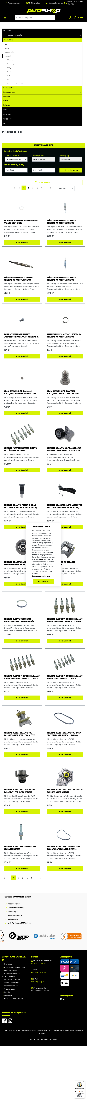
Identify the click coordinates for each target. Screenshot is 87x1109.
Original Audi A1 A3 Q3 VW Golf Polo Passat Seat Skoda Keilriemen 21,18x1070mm (63, 848)
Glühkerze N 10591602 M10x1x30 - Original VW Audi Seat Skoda (61, 222)
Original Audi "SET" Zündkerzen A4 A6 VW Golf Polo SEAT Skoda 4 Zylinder (64, 620)
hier (42, 559)
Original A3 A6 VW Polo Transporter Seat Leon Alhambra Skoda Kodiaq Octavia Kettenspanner (64, 506)
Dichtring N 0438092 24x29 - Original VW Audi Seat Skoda (21, 222)
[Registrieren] (70, 18)
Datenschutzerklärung (12, 979)
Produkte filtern (44, 182)
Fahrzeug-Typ (64, 156)
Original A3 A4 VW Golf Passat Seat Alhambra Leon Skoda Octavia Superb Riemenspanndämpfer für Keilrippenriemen (64, 449)
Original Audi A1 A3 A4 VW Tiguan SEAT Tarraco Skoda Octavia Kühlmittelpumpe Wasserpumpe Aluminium (65, 791)
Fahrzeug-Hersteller (12, 156)
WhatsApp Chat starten (39, 963)
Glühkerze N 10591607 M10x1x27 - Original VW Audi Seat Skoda (18, 278)
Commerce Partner (50, 1039)
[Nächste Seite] (46, 188)
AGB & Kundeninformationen (14, 967)
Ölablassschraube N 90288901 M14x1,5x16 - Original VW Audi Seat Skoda (20, 392)
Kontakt (7, 992)
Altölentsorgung (10, 989)
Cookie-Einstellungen (11, 983)
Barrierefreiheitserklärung (13, 998)
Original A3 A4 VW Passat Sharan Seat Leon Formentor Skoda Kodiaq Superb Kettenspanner (20, 506)
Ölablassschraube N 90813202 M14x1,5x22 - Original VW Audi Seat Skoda (63, 392)
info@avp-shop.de (38, 982)
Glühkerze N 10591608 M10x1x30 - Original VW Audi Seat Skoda (61, 278)
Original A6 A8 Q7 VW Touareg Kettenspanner (61, 563)
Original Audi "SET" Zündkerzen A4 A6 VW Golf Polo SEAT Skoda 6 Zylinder (22, 677)
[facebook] (4, 1022)
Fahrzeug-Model (38, 156)
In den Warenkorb (22, 242)
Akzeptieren (43, 581)
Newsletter (8, 995)
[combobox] (35, 17)
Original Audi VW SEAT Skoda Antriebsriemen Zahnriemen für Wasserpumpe (19, 620)
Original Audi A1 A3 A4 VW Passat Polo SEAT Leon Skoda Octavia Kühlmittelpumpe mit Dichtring (19, 791)
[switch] (79, 1095)
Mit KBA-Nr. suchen (71, 170)
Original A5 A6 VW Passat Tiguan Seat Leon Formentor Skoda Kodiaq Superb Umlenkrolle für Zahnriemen (22, 563)
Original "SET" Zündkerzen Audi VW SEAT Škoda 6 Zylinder (20, 449)
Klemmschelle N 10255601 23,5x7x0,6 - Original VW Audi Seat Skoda (64, 335)
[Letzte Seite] (51, 188)
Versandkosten (42, 1030)
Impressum (8, 964)
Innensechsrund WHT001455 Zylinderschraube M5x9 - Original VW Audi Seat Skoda (22, 335)
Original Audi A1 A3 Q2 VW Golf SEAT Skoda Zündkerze (20, 848)
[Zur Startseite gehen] (43, 11)
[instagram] (10, 1022)
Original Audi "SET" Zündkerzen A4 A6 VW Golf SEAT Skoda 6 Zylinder (64, 677)
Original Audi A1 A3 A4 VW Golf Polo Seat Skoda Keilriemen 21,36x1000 (64, 734)
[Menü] (5, 17)
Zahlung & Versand (10, 970)
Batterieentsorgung (11, 986)
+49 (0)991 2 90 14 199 (38, 972)
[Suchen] (57, 17)
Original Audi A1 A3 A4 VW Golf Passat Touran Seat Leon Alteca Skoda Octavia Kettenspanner (19, 734)
